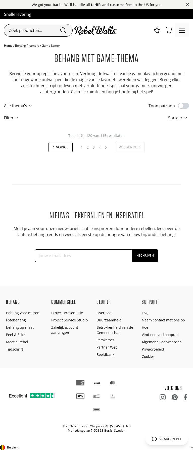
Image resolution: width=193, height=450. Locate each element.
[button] (157, 30)
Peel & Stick (15, 334)
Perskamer (105, 340)
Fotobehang (16, 320)
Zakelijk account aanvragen (64, 330)
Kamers (33, 45)
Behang (20, 45)
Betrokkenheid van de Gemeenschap (114, 330)
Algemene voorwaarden (162, 342)
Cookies (148, 356)
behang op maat (20, 327)
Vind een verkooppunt (160, 334)
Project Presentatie (67, 312)
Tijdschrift (14, 349)
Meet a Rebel (17, 342)
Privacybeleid (153, 349)
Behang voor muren (22, 312)
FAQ (145, 312)
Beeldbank (105, 354)
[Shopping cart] (169, 30)
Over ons (104, 312)
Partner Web (107, 347)
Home (8, 45)
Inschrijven (145, 255)
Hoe (145, 327)
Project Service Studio (69, 320)
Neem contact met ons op (163, 320)
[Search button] (63, 30)
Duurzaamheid (109, 320)
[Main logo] (96, 30)
